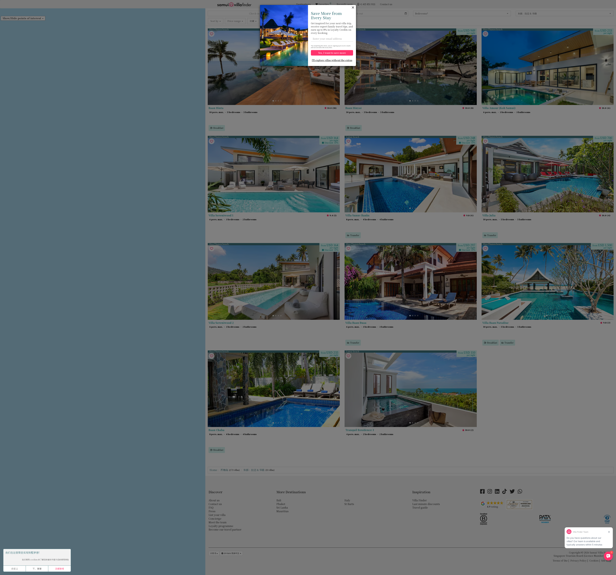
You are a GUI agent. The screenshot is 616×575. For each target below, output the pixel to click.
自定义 (14, 568)
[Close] (353, 8)
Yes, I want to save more (332, 52)
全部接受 (59, 568)
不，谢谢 (37, 568)
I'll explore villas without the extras (332, 60)
